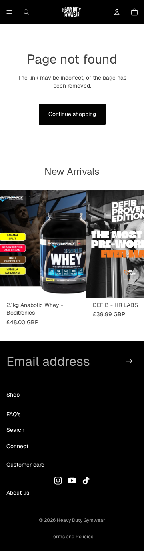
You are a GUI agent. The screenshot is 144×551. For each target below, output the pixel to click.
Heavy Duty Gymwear (81, 520)
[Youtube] (72, 480)
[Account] (117, 12)
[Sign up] (129, 361)
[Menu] (9, 12)
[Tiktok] (86, 480)
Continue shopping (72, 114)
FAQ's (13, 414)
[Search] (26, 12)
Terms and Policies (72, 536)
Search (15, 429)
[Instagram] (58, 480)
